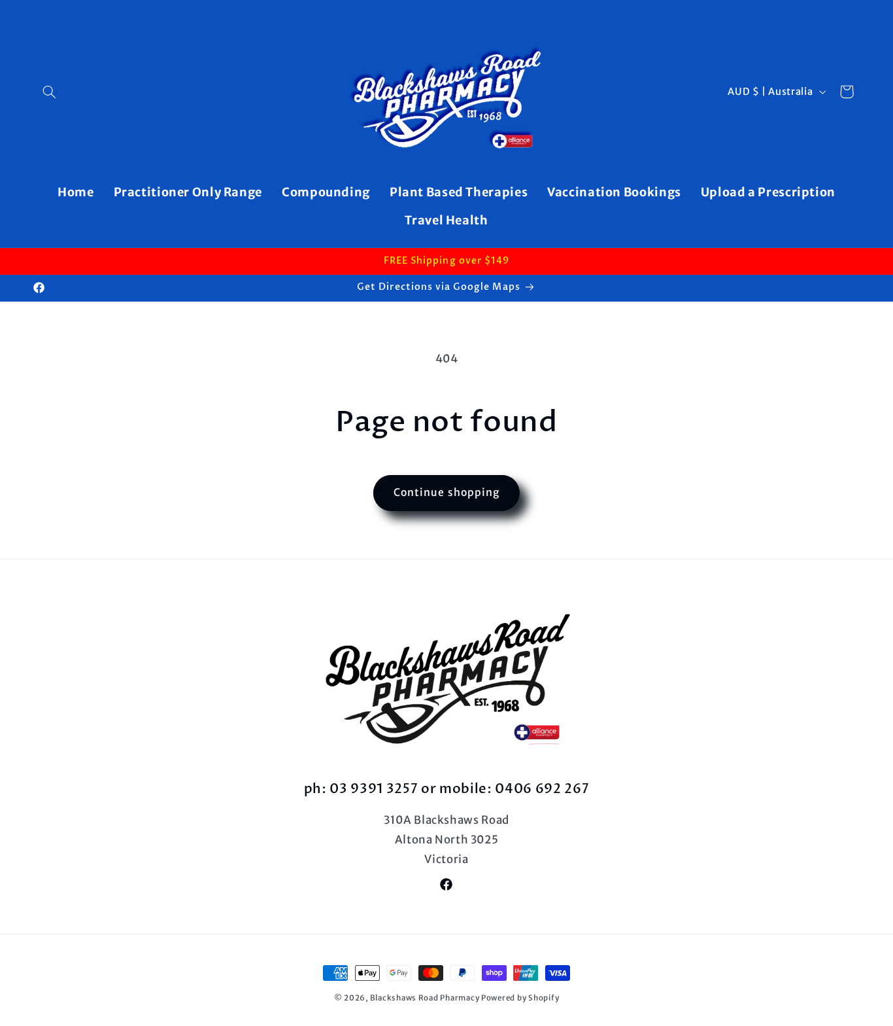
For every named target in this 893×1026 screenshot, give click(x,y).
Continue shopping (446, 492)
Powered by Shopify (520, 997)
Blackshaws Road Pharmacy (425, 997)
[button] (50, 92)
